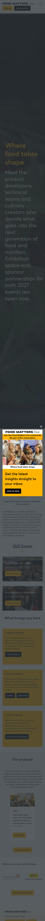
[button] (41, 426)
